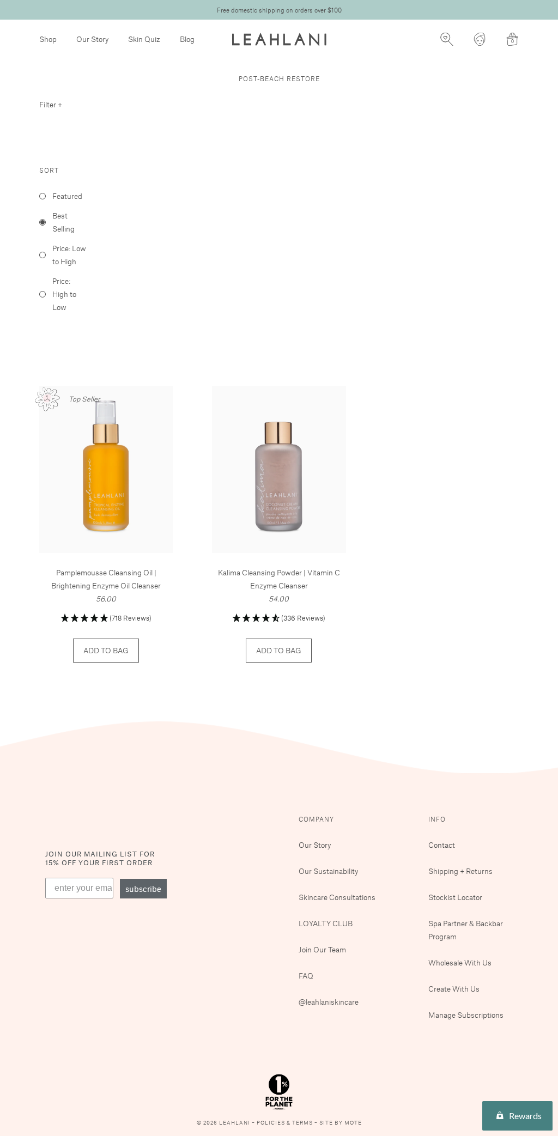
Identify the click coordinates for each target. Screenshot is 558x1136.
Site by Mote (340, 1123)
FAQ (306, 975)
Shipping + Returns (460, 871)
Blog (187, 39)
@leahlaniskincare (329, 1001)
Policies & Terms (285, 1123)
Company (316, 819)
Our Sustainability (328, 871)
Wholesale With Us (460, 962)
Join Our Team (322, 949)
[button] (106, 618)
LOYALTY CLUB (326, 923)
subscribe (143, 889)
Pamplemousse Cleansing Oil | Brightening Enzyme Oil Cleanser (106, 579)
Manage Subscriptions (466, 1014)
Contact (441, 844)
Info (437, 819)
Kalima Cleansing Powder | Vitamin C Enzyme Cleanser (279, 579)
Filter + (50, 104)
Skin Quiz (144, 39)
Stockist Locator (455, 897)
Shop (48, 39)
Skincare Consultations (337, 897)
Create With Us (454, 988)
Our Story (92, 39)
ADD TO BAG (106, 650)
